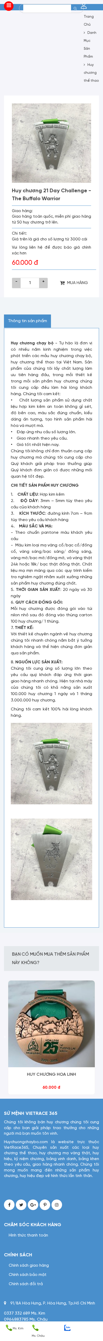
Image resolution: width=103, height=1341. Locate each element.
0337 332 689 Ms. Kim (24, 1313)
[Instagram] (57, 1204)
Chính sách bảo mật (27, 1275)
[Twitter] (21, 1204)
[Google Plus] (33, 1204)
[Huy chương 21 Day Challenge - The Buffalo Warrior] (51, 143)
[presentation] (5, 1037)
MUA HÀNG (77, 283)
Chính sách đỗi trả (26, 1284)
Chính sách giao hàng (29, 1266)
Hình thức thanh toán (28, 1235)
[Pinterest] (45, 1204)
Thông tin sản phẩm (27, 321)
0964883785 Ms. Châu (26, 1319)
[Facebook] (9, 1204)
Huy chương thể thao (91, 73)
